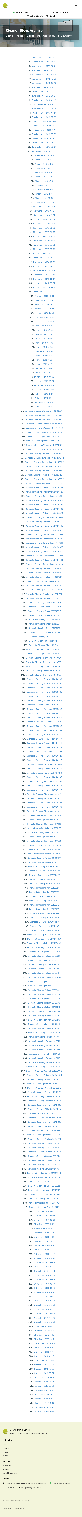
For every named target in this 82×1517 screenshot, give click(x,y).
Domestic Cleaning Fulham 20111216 (44, 1041)
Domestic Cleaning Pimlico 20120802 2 (44, 849)
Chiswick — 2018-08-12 (44, 1288)
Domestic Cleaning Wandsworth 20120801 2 (44, 411)
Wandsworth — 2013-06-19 (44, 62)
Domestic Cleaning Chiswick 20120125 (44, 1096)
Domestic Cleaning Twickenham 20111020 (44, 598)
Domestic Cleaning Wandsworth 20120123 (44, 428)
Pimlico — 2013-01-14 (44, 304)
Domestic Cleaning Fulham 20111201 (44, 1045)
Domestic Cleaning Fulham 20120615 (44, 952)
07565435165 (57, 1483)
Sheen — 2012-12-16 (44, 185)
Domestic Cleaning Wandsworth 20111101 (44, 445)
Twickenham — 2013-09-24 (44, 96)
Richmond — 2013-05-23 (44, 249)
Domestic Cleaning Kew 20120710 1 (44, 883)
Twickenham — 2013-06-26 (44, 109)
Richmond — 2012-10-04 (44, 279)
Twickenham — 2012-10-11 (44, 130)
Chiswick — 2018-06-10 (44, 1301)
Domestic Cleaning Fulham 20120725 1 (44, 939)
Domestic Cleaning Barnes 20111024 (44, 1203)
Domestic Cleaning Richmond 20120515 (44, 717)
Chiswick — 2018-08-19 (44, 1284)
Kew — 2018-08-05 (44, 326)
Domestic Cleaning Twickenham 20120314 (44, 543)
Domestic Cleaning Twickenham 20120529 (44, 504)
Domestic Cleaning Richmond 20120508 (44, 726)
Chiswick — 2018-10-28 (44, 1237)
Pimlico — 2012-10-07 (44, 309)
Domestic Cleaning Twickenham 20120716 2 (44, 475)
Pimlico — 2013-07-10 (44, 300)
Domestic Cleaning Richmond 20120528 (44, 713)
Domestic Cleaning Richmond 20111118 (44, 828)
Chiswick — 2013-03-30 (44, 1322)
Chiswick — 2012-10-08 (44, 1343)
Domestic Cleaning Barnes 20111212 (44, 1194)
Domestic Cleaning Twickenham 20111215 (44, 581)
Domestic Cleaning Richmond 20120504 (44, 730)
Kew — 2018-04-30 (44, 343)
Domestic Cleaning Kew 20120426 (44, 1207)
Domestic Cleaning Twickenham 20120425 (44, 513)
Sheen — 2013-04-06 (44, 177)
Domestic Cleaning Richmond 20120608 (44, 709)
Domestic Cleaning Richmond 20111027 (44, 837)
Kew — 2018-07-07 (44, 334)
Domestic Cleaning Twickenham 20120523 (44, 509)
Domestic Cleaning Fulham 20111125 (44, 1049)
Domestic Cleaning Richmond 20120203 (44, 807)
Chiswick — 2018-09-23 (44, 1262)
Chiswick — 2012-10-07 (44, 1348)
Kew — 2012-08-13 (44, 373)
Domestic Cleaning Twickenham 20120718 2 (44, 470)
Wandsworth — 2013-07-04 (44, 57)
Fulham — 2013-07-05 (44, 377)
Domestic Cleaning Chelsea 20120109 (44, 1152)
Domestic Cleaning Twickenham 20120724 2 (44, 462)
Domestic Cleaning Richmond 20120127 (44, 811)
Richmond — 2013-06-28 (44, 228)
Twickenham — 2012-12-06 (44, 117)
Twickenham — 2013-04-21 (44, 113)
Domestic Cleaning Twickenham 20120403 (44, 526)
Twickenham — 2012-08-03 (44, 151)
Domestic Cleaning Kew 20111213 (44, 922)
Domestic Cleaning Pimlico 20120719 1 (44, 854)
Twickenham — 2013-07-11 (44, 104)
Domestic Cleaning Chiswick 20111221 (44, 1101)
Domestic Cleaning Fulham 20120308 (44, 1011)
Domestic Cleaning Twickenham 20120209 (44, 560)
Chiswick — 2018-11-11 (44, 1228)
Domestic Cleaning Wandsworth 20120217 (44, 424)
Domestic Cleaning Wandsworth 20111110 (44, 441)
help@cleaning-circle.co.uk (31, 1488)
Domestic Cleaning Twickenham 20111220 (44, 577)
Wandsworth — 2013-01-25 (44, 74)
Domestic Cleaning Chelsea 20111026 (44, 1160)
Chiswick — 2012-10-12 (44, 1339)
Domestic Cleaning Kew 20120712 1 (44, 879)
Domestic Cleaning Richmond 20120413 (44, 743)
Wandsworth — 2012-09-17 (44, 83)
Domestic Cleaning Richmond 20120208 (44, 803)
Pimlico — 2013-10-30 (44, 296)
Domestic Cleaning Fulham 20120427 (44, 973)
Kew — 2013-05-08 (44, 351)
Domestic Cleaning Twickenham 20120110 (44, 573)
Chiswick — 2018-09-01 (44, 1275)
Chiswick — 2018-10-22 (44, 1241)
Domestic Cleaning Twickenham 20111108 (44, 594)
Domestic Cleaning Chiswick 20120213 (44, 1088)
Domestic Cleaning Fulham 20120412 (44, 986)
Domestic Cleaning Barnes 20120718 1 (44, 1182)
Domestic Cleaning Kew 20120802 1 (44, 875)
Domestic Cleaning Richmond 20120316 (44, 768)
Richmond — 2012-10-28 (44, 275)
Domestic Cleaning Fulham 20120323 (44, 994)
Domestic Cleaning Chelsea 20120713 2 (44, 1130)
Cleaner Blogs (7, 1508)
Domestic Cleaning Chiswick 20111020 (44, 1122)
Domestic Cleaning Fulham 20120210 (44, 1024)
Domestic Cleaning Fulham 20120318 (44, 1003)
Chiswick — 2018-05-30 (44, 1305)
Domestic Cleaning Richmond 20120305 (44, 781)
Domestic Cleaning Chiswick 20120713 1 (44, 1075)
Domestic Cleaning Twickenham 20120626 (44, 492)
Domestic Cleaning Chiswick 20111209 (44, 1105)
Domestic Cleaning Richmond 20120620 (44, 696)
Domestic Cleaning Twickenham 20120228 (44, 556)
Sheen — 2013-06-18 (44, 164)
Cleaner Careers (20, 1508)
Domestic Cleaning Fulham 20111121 (44, 1054)
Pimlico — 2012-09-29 (44, 317)
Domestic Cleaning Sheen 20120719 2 (44, 611)
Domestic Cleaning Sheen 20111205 (44, 632)
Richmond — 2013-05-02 (44, 258)
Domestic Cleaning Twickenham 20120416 (44, 517)
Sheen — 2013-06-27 (44, 160)
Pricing (5, 1445)
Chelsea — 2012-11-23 (44, 1360)
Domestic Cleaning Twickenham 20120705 (44, 487)
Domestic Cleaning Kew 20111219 (44, 918)
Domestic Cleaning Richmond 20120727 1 (44, 654)
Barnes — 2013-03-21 (44, 1386)
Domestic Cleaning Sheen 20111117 (44, 641)
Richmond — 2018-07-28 (44, 206)
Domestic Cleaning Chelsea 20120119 (44, 1143)
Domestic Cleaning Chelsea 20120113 (44, 1147)
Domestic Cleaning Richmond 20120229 (44, 790)
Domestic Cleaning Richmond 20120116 (44, 815)
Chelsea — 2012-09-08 (44, 1377)
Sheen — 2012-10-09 (44, 198)
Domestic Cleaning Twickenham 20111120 (44, 590)
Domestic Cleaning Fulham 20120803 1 (44, 935)
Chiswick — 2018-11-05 (44, 1233)
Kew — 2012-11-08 (44, 360)
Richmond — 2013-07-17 (44, 219)
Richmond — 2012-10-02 (44, 283)
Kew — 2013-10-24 (44, 347)
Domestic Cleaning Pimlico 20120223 (44, 862)
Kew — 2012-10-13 (44, 364)
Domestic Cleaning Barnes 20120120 (44, 1190)
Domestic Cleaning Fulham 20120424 (44, 977)
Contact (5, 1456)
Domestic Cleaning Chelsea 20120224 (44, 1139)
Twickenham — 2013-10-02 (44, 92)
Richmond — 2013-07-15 (44, 223)
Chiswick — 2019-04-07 (44, 1216)
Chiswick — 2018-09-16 (44, 1267)
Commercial (7, 1466)
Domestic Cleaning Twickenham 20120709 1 (44, 483)
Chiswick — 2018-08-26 (44, 1279)
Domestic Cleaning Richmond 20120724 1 (44, 658)
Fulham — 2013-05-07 (44, 385)
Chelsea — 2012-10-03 (44, 1369)
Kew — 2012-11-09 (44, 355)
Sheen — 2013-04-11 (44, 172)
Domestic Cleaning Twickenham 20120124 (44, 564)
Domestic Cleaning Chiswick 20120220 (44, 1084)
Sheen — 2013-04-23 (44, 168)
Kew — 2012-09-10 (44, 368)
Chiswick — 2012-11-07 (44, 1335)
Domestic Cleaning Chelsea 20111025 (44, 1164)
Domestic (6, 1469)
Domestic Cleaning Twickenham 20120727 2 (44, 458)
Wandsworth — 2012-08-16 (44, 87)
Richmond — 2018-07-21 (44, 211)
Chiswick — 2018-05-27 (44, 1309)
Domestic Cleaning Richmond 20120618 (44, 700)
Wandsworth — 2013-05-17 (44, 70)
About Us (6, 1448)
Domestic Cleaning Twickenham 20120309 (44, 547)
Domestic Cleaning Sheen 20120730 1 (44, 602)
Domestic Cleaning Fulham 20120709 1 (44, 947)
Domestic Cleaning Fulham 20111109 (44, 1058)
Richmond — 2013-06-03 (44, 245)
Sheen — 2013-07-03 (44, 155)
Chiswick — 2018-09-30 (44, 1258)
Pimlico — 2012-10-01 (44, 313)
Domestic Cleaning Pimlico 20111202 (44, 866)
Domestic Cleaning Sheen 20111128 (44, 637)
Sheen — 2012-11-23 (44, 189)
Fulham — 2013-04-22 (44, 390)
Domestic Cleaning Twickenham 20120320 (44, 539)
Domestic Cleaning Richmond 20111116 (44, 832)
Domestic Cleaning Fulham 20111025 (44, 1066)
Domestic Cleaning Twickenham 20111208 (44, 585)
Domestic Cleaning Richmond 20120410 (44, 747)
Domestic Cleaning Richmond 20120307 (44, 777)
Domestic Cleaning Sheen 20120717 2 (44, 615)
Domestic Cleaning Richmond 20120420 (44, 734)
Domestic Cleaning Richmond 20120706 (44, 683)
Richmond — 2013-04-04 (44, 270)
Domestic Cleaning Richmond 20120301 (44, 785)
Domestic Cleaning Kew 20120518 (44, 892)
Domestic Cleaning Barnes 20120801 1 (44, 1169)
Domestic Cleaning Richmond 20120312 (44, 773)
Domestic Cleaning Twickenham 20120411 (44, 521)
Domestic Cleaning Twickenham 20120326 (44, 530)
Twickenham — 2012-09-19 (44, 143)
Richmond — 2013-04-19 (44, 266)
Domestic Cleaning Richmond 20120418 (44, 739)
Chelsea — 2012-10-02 (44, 1373)
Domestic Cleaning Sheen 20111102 (44, 645)
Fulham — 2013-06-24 (44, 381)
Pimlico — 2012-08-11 (44, 321)
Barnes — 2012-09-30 (44, 1403)
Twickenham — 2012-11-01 (44, 126)
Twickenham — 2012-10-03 (44, 138)
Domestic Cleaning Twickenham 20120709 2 (44, 479)
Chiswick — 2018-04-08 (44, 1318)
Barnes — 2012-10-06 (44, 1399)
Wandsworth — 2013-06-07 (44, 66)
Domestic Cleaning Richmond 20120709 (44, 679)
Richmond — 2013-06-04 (44, 240)
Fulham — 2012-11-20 (44, 394)
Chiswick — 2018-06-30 (44, 1292)
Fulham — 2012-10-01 (44, 407)
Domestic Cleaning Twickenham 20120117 (44, 568)
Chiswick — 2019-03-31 (44, 1220)
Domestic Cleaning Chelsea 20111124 (44, 1156)
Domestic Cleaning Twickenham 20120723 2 (44, 466)
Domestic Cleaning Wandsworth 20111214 (44, 432)
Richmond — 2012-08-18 (44, 287)
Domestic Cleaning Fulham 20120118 (44, 1032)
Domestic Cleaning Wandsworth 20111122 (44, 436)
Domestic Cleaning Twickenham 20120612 (44, 496)
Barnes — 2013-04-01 (44, 1382)
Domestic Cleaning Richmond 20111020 (44, 841)
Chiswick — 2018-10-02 (44, 1254)
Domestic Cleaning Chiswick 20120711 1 (44, 1079)
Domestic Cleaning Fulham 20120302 (44, 1015)
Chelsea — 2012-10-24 (44, 1365)
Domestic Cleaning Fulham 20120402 (44, 990)
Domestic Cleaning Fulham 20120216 (44, 1020)
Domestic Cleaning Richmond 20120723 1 (44, 662)
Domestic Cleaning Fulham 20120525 (44, 956)
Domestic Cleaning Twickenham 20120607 (44, 500)
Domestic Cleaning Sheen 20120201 (44, 624)
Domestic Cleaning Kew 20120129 (44, 913)
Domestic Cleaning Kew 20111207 (44, 926)
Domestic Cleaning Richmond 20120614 (44, 705)
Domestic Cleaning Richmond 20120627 (44, 688)
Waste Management (10, 1473)
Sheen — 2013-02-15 (44, 181)
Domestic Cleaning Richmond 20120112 (44, 820)
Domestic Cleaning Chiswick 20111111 (44, 1113)
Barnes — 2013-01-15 (44, 1394)
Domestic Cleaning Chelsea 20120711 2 (44, 1135)
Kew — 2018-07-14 (44, 330)
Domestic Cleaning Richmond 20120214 (44, 798)
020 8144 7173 (10, 1488)
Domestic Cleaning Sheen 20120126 (44, 628)
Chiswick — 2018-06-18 (44, 1296)
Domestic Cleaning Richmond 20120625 (44, 692)
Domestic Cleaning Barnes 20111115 (44, 1199)
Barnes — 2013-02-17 (44, 1390)
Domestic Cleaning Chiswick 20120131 (44, 1092)
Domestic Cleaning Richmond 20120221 (44, 794)
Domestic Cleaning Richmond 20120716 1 (44, 666)
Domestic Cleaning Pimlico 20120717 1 (44, 858)
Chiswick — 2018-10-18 (44, 1245)
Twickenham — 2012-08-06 (44, 147)
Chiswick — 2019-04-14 (44, 1211)
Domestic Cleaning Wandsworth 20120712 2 (44, 415)
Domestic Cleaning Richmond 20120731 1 (44, 649)
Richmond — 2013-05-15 (44, 253)
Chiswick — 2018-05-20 (44, 1313)
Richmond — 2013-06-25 (44, 232)
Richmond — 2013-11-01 (44, 215)
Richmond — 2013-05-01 (44, 262)
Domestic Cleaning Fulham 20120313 (44, 1007)
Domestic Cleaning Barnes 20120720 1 (44, 1177)
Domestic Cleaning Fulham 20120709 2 (44, 943)
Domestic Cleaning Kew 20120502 (44, 900)
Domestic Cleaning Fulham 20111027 (44, 1062)
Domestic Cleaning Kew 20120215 (44, 905)
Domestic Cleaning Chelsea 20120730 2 (44, 1126)
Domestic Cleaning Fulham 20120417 (44, 981)
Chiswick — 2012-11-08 (44, 1330)
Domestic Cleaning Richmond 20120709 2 (44, 671)
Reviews (6, 1452)
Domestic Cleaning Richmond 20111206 (44, 824)
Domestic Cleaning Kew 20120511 (44, 896)
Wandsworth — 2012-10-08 (44, 79)
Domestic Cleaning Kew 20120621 (44, 888)
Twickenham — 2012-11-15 (44, 121)
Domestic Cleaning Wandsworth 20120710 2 (44, 419)
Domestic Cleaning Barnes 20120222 (44, 1186)
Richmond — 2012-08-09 (44, 292)
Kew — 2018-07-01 (44, 338)
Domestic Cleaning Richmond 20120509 (44, 722)
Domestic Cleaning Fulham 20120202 (44, 1028)
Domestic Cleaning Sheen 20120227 (44, 619)
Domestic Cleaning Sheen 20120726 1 (44, 607)
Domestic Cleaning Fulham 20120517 (44, 960)
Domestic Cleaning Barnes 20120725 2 (44, 1173)
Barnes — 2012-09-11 (44, 1407)
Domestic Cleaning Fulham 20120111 (44, 1037)
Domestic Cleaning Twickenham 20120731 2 (44, 453)
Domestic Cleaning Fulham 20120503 (44, 969)
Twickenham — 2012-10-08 (44, 134)
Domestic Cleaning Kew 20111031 (44, 930)
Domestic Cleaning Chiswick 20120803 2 (44, 1071)
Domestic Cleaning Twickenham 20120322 (44, 534)
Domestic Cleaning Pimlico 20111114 (44, 871)
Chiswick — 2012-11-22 (44, 1326)
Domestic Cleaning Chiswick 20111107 (44, 1118)
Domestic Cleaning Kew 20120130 (44, 909)
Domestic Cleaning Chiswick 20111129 (44, 1109)
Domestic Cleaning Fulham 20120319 (44, 998)
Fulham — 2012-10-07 (44, 402)
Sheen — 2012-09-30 (44, 202)
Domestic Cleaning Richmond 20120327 (44, 760)
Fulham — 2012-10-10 (44, 398)
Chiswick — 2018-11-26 (44, 1224)
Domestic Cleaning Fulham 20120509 (44, 964)
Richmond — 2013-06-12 (44, 236)
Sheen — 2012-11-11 (44, 194)
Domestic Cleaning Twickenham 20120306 (44, 551)
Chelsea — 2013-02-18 (44, 1356)
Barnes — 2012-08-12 (44, 1411)
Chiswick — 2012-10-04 (44, 1352)
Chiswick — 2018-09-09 (44, 1271)
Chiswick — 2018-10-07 (44, 1250)
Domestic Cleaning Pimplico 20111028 (44, 845)
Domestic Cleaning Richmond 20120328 (44, 756)
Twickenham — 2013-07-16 (44, 100)
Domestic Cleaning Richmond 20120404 (44, 751)
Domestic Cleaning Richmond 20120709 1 (44, 675)
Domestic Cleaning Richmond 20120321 (44, 764)
